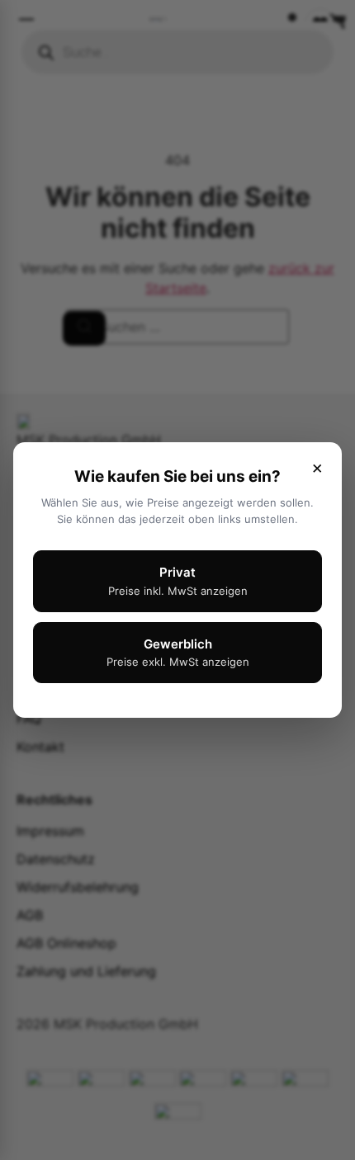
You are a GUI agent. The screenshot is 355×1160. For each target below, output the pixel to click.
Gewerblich (177, 652)
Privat (178, 580)
